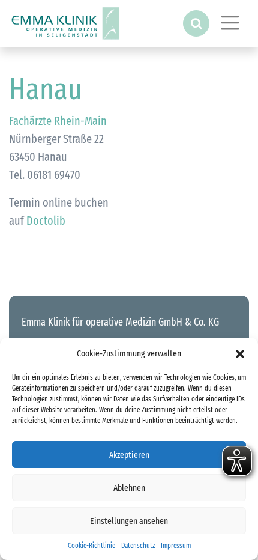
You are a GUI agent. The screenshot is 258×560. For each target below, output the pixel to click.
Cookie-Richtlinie (91, 545)
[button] (240, 353)
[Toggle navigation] (230, 23)
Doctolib (45, 220)
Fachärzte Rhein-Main (58, 121)
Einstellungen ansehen (129, 521)
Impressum (176, 545)
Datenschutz (138, 545)
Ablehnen (129, 487)
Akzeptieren (129, 454)
